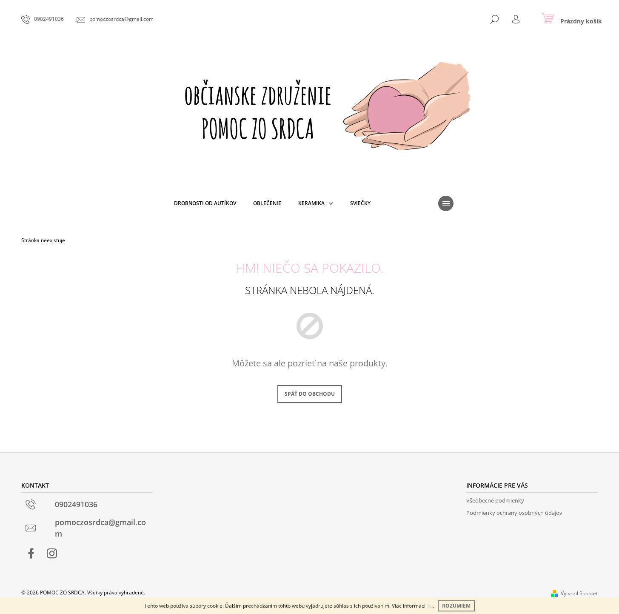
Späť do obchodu (310, 393)
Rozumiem (456, 605)
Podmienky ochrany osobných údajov (514, 513)
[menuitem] (205, 203)
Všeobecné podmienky (495, 500)
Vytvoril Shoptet (579, 593)
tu (430, 605)
